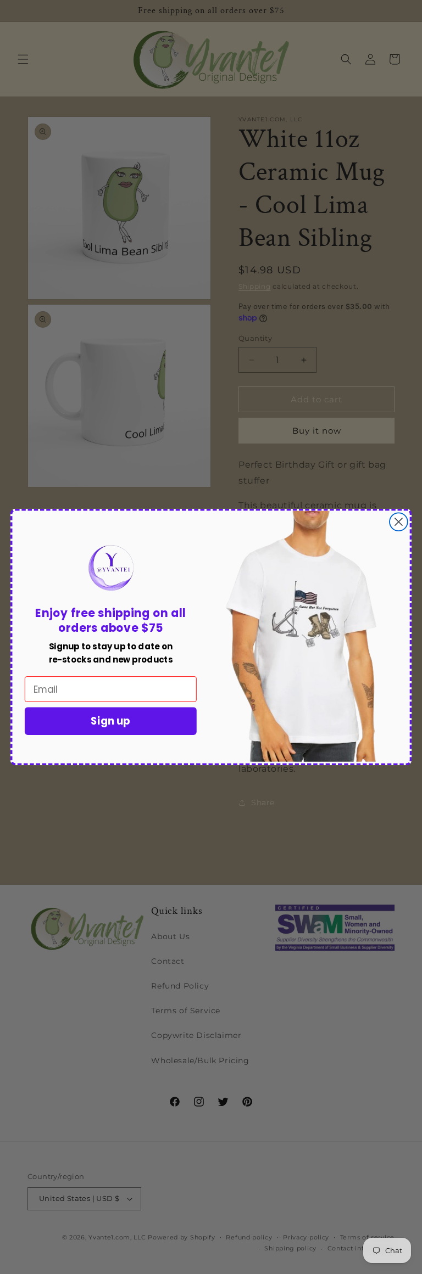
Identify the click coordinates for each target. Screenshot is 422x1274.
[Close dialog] (399, 522)
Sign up (110, 721)
